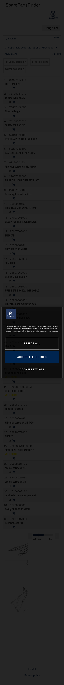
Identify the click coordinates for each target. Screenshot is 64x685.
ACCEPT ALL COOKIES (32, 357)
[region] (32, 342)
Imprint (56, 331)
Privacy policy (52, 331)
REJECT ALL (32, 343)
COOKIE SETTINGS (32, 369)
